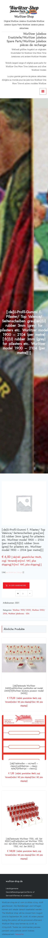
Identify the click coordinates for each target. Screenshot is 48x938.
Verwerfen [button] (19, 934)
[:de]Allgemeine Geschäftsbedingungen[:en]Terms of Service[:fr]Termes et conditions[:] (20, 892)
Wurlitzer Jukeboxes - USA (18, 613)
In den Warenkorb (17, 585)
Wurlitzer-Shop (24, 16)
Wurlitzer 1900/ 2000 (22, 610)
